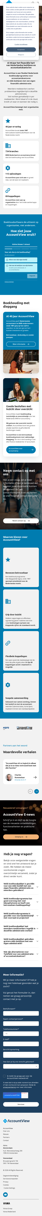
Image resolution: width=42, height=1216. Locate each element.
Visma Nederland (9, 1212)
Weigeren (21, 54)
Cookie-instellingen (21, 44)
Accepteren (21, 49)
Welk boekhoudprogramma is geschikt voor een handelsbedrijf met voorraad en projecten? (19, 916)
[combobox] (21, 1066)
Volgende (32, 276)
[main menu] (37, 3)
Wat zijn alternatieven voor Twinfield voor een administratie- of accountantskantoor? (19, 954)
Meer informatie (19, 344)
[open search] (32, 3)
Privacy (5, 1182)
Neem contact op (19, 521)
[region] (21, 774)
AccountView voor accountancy (15, 449)
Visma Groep (7, 1208)
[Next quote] (36, 791)
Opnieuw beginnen (9, 281)
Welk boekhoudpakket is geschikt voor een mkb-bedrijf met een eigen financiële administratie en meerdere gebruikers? (19, 887)
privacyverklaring (9, 1087)
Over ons (6, 1131)
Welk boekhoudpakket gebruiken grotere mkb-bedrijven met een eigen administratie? (19, 941)
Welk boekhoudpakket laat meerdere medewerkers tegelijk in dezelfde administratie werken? (19, 928)
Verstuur (21, 1104)
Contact (6, 1140)
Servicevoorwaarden (10, 1179)
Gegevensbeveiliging (10, 1176)
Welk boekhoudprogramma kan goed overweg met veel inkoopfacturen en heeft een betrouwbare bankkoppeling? (18, 902)
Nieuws (6, 1134)
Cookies (6, 1185)
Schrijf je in (19, 837)
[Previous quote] (30, 791)
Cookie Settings (9, 1188)
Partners (6, 1137)
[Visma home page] (21, 1203)
